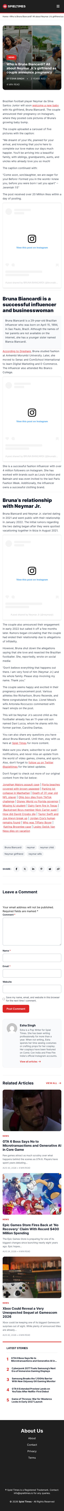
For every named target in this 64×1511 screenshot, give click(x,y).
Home (5, 16)
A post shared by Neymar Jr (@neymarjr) (32, 614)
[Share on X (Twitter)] (25, 869)
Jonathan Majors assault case (21, 784)
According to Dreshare (17, 351)
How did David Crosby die (19, 814)
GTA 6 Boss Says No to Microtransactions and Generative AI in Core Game (32, 1146)
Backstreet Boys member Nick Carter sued (30, 809)
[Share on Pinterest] (41, 869)
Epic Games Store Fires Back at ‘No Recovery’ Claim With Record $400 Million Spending (31, 1229)
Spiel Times (19, 743)
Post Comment (16, 1008)
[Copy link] (58, 869)
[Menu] (58, 6)
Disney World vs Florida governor (37, 801)
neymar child (47, 847)
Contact (32, 1444)
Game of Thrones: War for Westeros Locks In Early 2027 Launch (32, 1400)
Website (7, 981)
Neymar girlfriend (14, 853)
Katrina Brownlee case (17, 826)
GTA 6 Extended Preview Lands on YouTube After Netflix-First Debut (31, 1390)
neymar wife (35, 853)
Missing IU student (14, 805)
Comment (9, 914)
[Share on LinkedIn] (33, 869)
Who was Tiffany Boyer (37, 822)
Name (7, 950)
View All (51, 1083)
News (6, 1136)
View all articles (28, 1061)
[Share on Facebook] (16, 869)
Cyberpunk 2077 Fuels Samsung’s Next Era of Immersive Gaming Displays (33, 1370)
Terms (32, 1457)
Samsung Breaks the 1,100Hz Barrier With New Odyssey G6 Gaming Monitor (34, 1380)
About (32, 1438)
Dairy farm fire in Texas (42, 805)
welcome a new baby (45, 105)
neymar (31, 847)
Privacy (32, 1451)
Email (7, 966)
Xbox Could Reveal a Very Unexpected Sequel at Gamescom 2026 (30, 1313)
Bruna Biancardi (13, 847)
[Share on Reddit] (50, 869)
